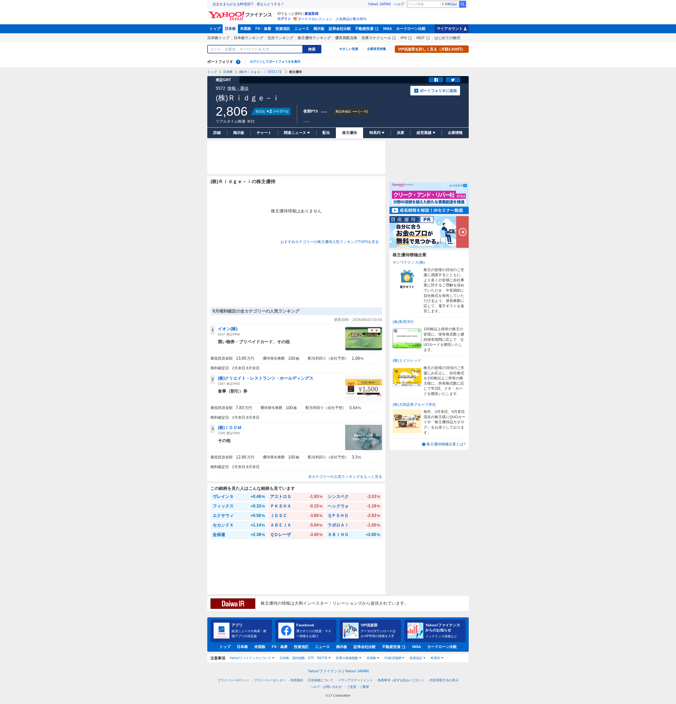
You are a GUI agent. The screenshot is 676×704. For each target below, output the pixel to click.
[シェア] (436, 79)
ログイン (284, 19)
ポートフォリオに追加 (438, 90)
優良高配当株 (346, 38)
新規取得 (311, 14)
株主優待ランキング (314, 38)
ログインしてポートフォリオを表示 (275, 61)
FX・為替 (263, 28)
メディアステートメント (355, 680)
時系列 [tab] (435, 658)
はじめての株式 (447, 38)
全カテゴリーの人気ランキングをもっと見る (345, 476)
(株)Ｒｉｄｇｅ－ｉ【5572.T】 (261, 72)
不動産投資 (364, 28)
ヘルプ (399, 4)
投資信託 (282, 28)
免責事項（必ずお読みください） (401, 680)
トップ (214, 28)
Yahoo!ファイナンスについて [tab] (250, 658)
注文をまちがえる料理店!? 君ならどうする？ (248, 4)
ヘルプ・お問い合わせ (326, 687)
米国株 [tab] (371, 658)
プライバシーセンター (270, 680)
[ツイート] (452, 79)
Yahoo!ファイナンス (324, 671)
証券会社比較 (340, 28)
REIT (420, 38)
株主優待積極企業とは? (446, 444)
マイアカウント (450, 28)
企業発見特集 (376, 49)
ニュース (301, 28)
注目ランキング (280, 38)
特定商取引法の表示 (444, 680)
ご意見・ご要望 (358, 687)
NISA (387, 28)
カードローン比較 (411, 28)
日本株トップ (218, 38)
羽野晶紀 (451, 4)
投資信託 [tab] (416, 658)
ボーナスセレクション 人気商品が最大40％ (332, 19)
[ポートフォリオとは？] (238, 62)
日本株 (230, 28)
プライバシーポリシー (233, 680)
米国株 (245, 28)
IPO (404, 38)
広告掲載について (320, 680)
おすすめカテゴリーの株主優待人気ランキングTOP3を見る (329, 242)
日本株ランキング (248, 38)
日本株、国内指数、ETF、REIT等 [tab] (303, 658)
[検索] (462, 4)
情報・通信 (237, 88)
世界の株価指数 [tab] (347, 658)
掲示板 (319, 28)
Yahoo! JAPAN (379, 4)
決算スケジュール (376, 38)
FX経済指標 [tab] (392, 658)
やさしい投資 (348, 49)
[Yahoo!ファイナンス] (241, 12)
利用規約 (296, 680)
